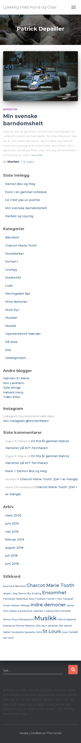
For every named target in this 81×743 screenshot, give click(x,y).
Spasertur (30, 632)
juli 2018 (11, 555)
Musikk (10, 326)
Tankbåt (73, 632)
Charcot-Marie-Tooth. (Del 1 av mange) (49, 479)
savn (44, 625)
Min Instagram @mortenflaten (26, 421)
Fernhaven (9, 599)
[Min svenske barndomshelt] (40, 76)
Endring (36, 593)
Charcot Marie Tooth (50, 585)
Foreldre (40, 599)
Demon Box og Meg (20, 184)
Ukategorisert (15, 358)
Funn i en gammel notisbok (26, 192)
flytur (32, 599)
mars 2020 (13, 515)
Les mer (36, 155)
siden (27, 162)
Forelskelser (14, 254)
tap (5, 637)
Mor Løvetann (13, 383)
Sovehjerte (17, 632)
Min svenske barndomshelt (26, 208)
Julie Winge (12, 387)
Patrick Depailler (67, 619)
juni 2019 (12, 523)
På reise (11, 342)
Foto (59, 599)
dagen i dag (10, 593)
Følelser (15, 605)
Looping (49, 611)
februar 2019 (14, 539)
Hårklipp (25, 605)
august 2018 (14, 547)
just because (24, 611)
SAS (38, 625)
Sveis (65, 632)
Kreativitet (13, 277)
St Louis (52, 631)
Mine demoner (16, 302)
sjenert (68, 625)
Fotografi (68, 599)
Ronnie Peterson (25, 625)
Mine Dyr (12, 310)
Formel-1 (11, 261)
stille (39, 632)
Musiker (11, 318)
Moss (15, 619)
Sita (8, 350)
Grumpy (11, 270)
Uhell (11, 637)
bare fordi (8, 586)
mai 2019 (11, 531)
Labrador (38, 611)
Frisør (6, 605)
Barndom (10, 109)
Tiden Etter (11, 397)
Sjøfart (7, 632)
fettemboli (22, 599)
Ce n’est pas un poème (22, 200)
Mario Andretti (62, 611)
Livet (9, 286)
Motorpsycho (25, 619)
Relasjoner (9, 625)
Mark (9, 471)
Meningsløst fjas (17, 293)
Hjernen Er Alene (16, 378)
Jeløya (13, 611)
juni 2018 (12, 564)
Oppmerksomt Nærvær (23, 334)
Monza (7, 619)
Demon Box (24, 593)
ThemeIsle (54, 733)
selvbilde (53, 625)
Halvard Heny (13, 392)
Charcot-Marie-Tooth (21, 245)
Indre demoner (48, 604)
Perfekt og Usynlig (19, 216)
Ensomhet (54, 592)
